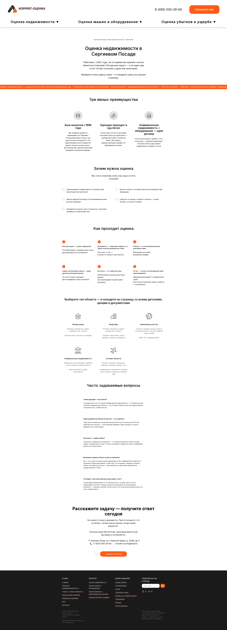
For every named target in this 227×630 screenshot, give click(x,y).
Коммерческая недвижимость (78, 358)
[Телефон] (146, 591)
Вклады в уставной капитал (126, 596)
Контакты (66, 605)
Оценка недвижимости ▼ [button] (35, 22)
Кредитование (120, 582)
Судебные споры (121, 592)
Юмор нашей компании (71, 595)
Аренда (118, 602)
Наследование (121, 586)
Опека (117, 589)
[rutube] (152, 591)
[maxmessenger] (143, 591)
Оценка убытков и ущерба (99, 597)
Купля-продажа (121, 606)
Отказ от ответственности (72, 591)
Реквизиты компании (70, 598)
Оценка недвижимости (97, 582)
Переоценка (120, 599)
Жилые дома (78, 324)
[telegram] (149, 591)
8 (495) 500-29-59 (168, 9)
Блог (64, 602)
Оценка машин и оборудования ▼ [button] (110, 22)
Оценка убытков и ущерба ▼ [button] (188, 22)
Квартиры (113, 324)
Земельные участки (149, 324)
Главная (65, 582)
